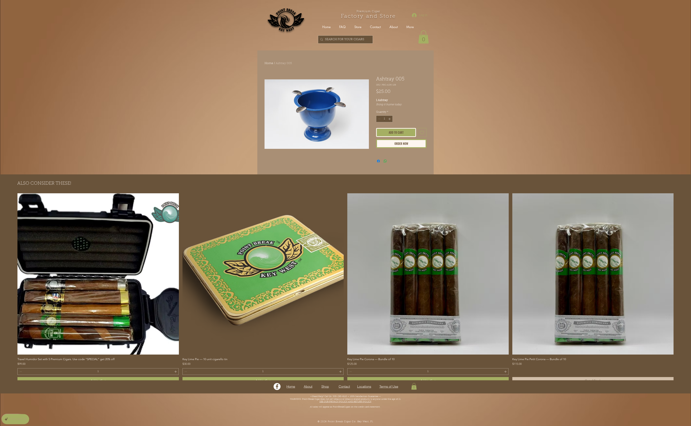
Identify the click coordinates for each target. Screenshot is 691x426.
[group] (345, 289)
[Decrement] (379, 119)
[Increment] (390, 119)
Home (269, 63)
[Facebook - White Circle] (277, 386)
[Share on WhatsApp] (385, 161)
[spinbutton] (384, 119)
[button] (423, 37)
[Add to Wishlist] (421, 132)
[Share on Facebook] (378, 161)
